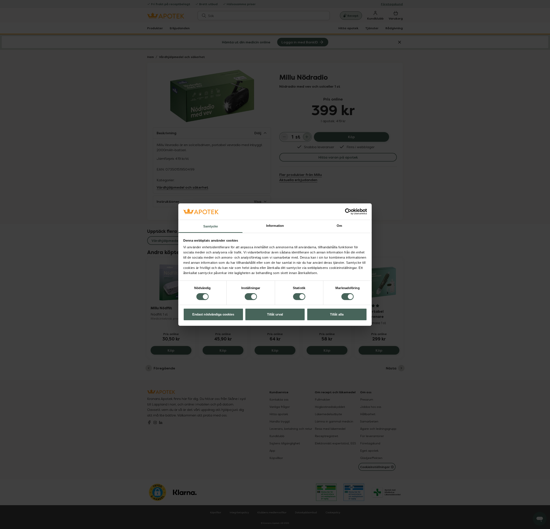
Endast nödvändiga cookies (213, 314)
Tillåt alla (337, 314)
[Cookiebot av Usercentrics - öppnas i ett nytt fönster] (348, 211)
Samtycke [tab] (210, 226)
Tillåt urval (275, 314)
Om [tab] (339, 225)
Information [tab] (275, 225)
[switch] (251, 296)
